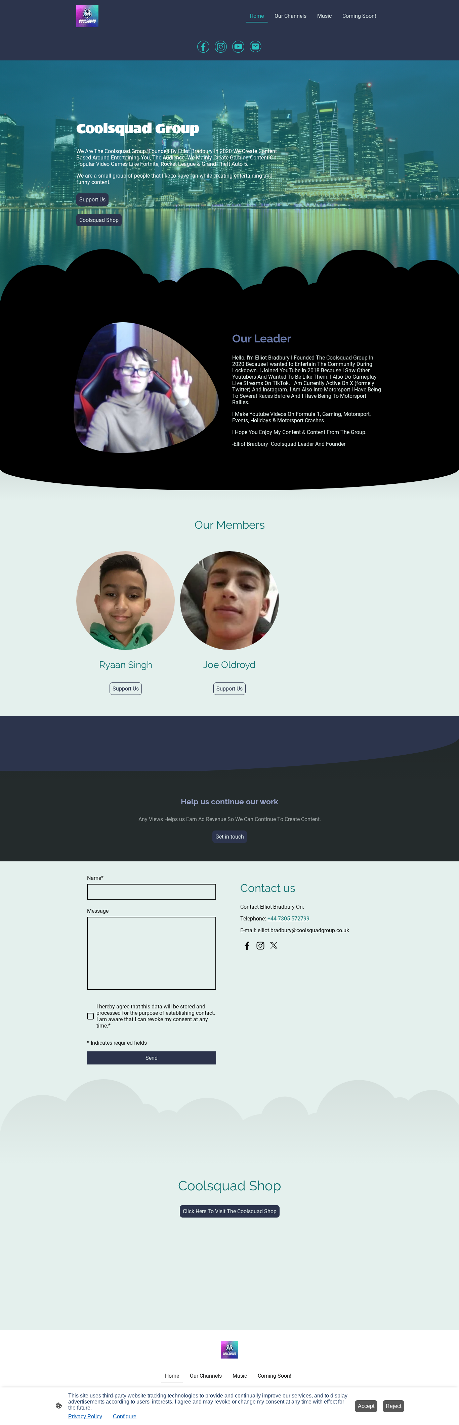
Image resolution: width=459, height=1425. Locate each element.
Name (95, 878)
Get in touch (229, 837)
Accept (366, 1406)
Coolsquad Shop (99, 220)
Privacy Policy (85, 1416)
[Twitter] (274, 946)
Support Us (92, 199)
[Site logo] (87, 16)
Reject (393, 1406)
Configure (124, 1416)
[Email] (256, 47)
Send (151, 1058)
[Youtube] (238, 47)
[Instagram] (221, 47)
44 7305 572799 (289, 918)
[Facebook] (203, 47)
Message (98, 911)
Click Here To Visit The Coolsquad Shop (230, 1211)
